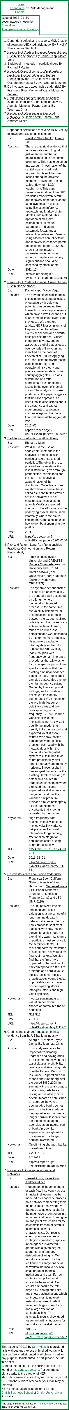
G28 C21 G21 (38, 1153)
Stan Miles (8, 25)
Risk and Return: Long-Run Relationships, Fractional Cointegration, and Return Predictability (35, 75)
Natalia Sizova (33, 82)
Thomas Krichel (45, 1403)
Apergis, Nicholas (19, 105)
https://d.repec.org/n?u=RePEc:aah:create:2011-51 (46, 866)
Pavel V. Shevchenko (39, 138)
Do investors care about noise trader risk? (34, 86)
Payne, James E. (43, 105)
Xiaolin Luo (32, 48)
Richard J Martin (18, 67)
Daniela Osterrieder (41, 564)
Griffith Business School (17, 1392)
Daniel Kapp (48, 56)
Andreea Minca (17, 121)
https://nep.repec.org (26, 1369)
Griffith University (48, 1392)
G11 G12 (34, 1014)
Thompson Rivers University (20, 29)
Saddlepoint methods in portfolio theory (32, 63)
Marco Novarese (12, 1377)
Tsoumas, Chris (17, 109)
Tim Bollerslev (38, 78)
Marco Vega (51, 290)
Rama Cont (51, 117)
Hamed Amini (33, 117)
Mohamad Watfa (39, 90)
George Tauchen (55, 82)
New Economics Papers (17, 8)
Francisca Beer (17, 90)
